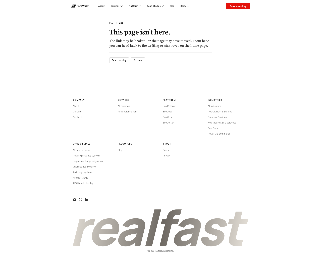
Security (167, 150)
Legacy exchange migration (88, 161)
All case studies (81, 150)
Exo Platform (169, 106)
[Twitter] (80, 199)
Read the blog (119, 60)
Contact (77, 117)
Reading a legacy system (86, 155)
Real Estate (214, 128)
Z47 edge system (82, 172)
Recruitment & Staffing (220, 111)
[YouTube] (74, 199)
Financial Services (217, 117)
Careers (184, 6)
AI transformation (127, 111)
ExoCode (167, 111)
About (101, 6)
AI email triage (80, 177)
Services (115, 6)
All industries (214, 106)
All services (124, 106)
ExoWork (167, 117)
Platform (133, 6)
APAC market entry (83, 183)
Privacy (167, 155)
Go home (137, 60)
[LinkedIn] (86, 199)
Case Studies (154, 6)
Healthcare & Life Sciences (222, 122)
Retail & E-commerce (219, 133)
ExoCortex (168, 122)
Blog (172, 6)
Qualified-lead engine (84, 166)
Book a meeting (238, 6)
